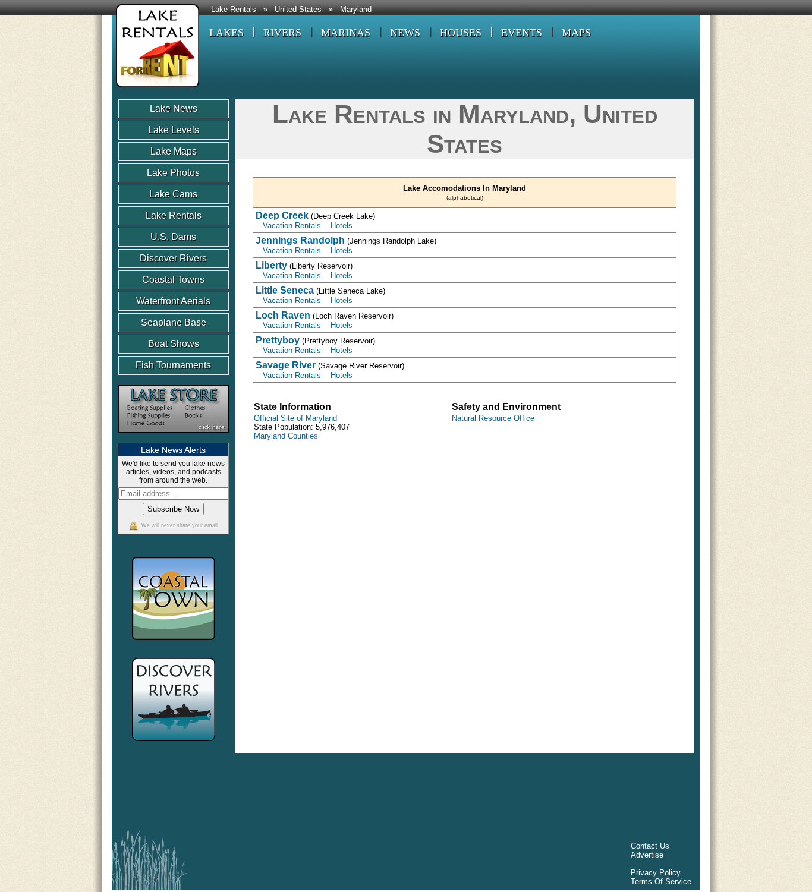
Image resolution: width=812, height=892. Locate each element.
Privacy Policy (656, 872)
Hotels (342, 225)
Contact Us (650, 845)
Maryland (356, 9)
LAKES (226, 33)
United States (298, 9)
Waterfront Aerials (173, 301)
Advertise (647, 854)
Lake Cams (173, 194)
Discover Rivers (173, 258)
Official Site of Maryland (295, 418)
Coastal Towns (173, 280)
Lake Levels (173, 130)
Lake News (173, 108)
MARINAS (345, 33)
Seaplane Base (173, 322)
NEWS (405, 33)
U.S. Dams (173, 237)
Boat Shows (173, 344)
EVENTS (521, 33)
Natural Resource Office (493, 418)
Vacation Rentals (292, 225)
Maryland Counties (286, 435)
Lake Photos (173, 173)
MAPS (576, 33)
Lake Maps (173, 151)
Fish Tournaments (173, 365)
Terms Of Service (661, 881)
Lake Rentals (233, 9)
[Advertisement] (334, 793)
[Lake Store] (173, 438)
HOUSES (460, 33)
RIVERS (282, 33)
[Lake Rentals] (155, 88)
